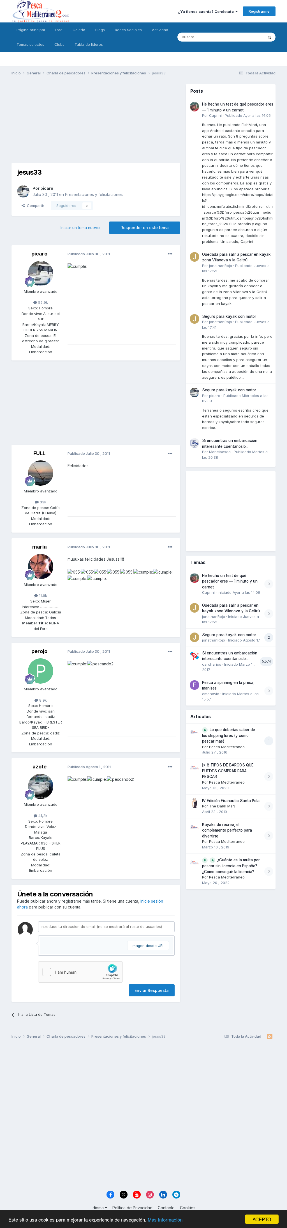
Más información (165, 1219)
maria (39, 547)
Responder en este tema (145, 227)
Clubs (59, 44)
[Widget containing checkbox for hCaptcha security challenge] (80, 972)
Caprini (215, 115)
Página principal (31, 30)
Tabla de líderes (89, 44)
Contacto (166, 1207)
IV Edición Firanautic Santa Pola (231, 800)
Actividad (160, 30)
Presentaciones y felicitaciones (94, 194)
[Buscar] (269, 37)
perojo (39, 651)
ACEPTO (262, 1219)
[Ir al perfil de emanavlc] (194, 685)
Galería (79, 30)
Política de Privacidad (132, 1207)
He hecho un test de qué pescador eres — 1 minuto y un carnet (230, 581)
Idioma (98, 1207)
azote (40, 767)
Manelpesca (220, 451)
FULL (39, 453)
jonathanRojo (220, 265)
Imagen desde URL (148, 945)
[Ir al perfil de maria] (40, 566)
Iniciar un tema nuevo (80, 227)
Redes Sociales (128, 30)
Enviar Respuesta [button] (152, 990)
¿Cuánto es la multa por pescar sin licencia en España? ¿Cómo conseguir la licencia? (231, 866)
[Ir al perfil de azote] (40, 786)
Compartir (34, 205)
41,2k (42, 815)
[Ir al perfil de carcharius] (194, 655)
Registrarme (259, 11)
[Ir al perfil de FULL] (40, 473)
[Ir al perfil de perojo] (40, 671)
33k (42, 502)
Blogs (100, 30)
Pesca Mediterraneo (227, 747)
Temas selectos (30, 44)
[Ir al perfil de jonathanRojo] (194, 257)
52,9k (42, 302)
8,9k (42, 700)
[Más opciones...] (170, 254)
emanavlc (210, 693)
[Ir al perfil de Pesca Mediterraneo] (194, 732)
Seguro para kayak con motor (229, 316)
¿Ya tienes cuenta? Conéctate (206, 11)
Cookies (187, 1207)
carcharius (211, 664)
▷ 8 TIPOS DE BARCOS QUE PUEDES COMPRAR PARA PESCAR (228, 771)
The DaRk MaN (222, 806)
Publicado (248, 115)
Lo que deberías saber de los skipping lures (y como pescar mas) (228, 735)
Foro (59, 30)
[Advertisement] (95, 123)
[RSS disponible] (270, 1036)
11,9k (42, 595)
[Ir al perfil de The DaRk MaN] (194, 803)
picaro (46, 188)
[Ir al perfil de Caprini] (194, 106)
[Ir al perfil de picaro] (23, 191)
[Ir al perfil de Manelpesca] (194, 443)
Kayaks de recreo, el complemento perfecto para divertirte (227, 830)
